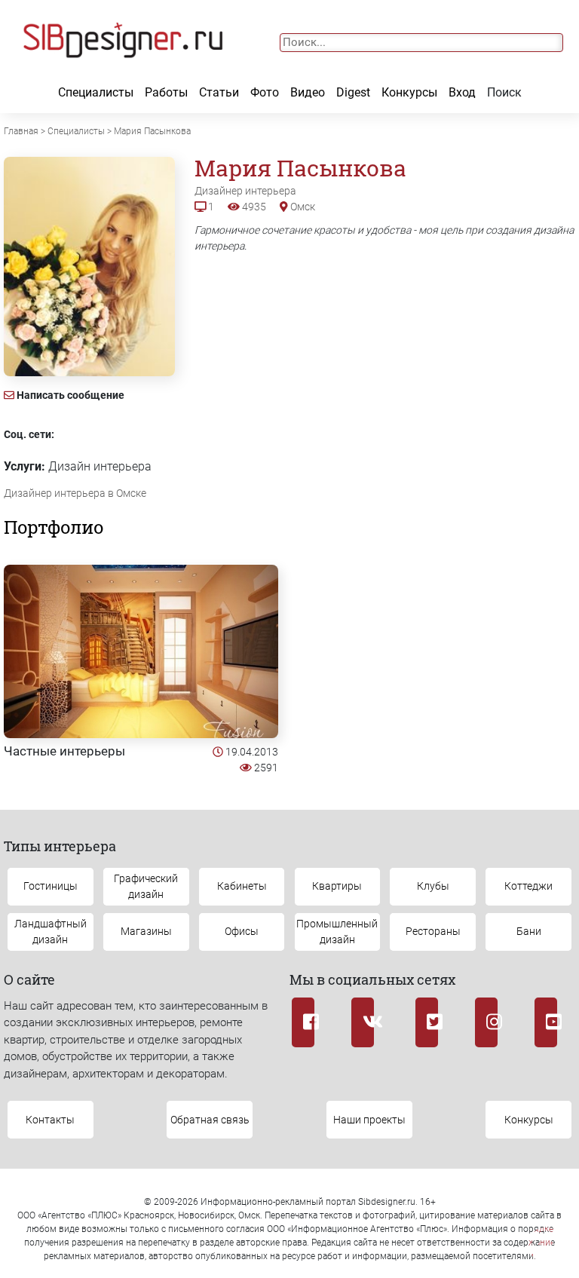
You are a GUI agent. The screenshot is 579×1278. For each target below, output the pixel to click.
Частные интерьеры (64, 751)
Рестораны (433, 931)
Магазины (146, 931)
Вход (462, 92)
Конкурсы (409, 92)
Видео (307, 92)
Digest (353, 92)
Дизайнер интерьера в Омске (75, 493)
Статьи (219, 92)
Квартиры (337, 886)
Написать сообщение (70, 395)
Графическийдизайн (146, 886)
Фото (264, 92)
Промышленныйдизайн (337, 931)
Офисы (242, 931)
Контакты (50, 1120)
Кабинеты (242, 886)
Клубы (433, 886)
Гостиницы (50, 886)
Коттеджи (528, 886)
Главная (21, 131)
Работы (166, 92)
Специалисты (95, 92)
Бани (528, 931)
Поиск (504, 92)
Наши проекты (369, 1120)
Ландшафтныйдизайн (50, 931)
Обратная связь (210, 1120)
